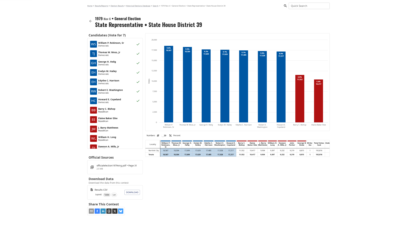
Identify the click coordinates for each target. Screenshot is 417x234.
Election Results (117, 6)
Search (155, 6)
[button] (107, 195)
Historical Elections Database (138, 6)
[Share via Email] (91, 211)
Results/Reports (101, 6)
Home (89, 6)
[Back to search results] (90, 21)
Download (132, 192)
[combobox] (309, 6)
